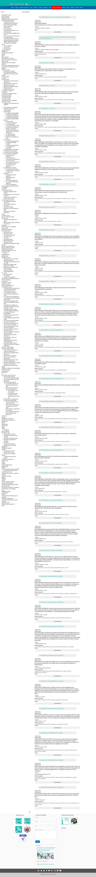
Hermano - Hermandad (7, 347)
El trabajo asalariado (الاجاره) (9, 250)
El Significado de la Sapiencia (10, 178)
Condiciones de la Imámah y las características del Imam (12, 289)
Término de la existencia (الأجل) (9, 500)
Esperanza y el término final (10, 267)
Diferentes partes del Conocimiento (9, 109)
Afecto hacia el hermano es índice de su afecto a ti (11, 350)
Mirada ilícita (5, 424)
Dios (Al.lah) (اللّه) (6, 231)
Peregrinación (5, 466)
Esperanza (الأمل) (6, 257)
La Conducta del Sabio (11, 123)
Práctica (4, 474)
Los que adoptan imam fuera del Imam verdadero (11, 326)
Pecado (3, 463)
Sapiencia (6, 173)
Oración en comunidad (9, 453)
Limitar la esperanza (9, 271)
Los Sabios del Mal (10, 134)
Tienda (81, 7)
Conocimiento (7, 106)
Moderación (5, 425)
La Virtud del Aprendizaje (12, 117)
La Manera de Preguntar (12, 114)
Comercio (4, 78)
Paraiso (3, 455)
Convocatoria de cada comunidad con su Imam (10, 291)
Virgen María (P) (6, 502)
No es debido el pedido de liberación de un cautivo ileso (11, 73)
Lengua (3, 417)
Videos (31, 7)
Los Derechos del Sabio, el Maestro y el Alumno (12, 127)
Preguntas (36, 7)
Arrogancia (4, 51)
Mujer (3, 427)
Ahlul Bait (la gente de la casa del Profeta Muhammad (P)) (10, 20)
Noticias (77, 7)
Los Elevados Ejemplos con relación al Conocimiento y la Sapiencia (12, 131)
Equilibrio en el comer (9, 85)
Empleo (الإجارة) (5, 252)
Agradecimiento (6, 18)
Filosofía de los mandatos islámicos (10, 278)
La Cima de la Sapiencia (12, 180)
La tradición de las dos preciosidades (9, 312)
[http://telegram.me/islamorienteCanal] (41, 870)
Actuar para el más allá (9, 434)
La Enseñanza (7, 139)
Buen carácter (5, 57)
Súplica (3, 494)
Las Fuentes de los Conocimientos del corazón (13, 161)
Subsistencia (5, 493)
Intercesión (4, 372)
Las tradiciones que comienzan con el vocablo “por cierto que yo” (14, 395)
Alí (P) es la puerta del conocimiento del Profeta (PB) (11, 377)
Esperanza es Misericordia (10, 264)
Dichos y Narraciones (57, 7)
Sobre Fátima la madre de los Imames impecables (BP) (11, 399)
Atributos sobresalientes (7, 53)
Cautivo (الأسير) (5, 69)
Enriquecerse (5, 256)
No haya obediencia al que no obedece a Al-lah (11, 329)
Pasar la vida (5, 460)
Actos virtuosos (5, 16)
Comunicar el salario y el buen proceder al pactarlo (9, 94)
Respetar (4, 479)
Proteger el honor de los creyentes (10, 473)
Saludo (3, 480)
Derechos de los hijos (7, 229)
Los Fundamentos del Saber (10, 153)
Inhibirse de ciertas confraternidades (11, 368)
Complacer (4, 92)
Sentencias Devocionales (8, 481)
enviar (37, 841)
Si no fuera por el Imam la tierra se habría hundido (11, 36)
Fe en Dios (6, 238)
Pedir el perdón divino (7, 465)
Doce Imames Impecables (10, 25)
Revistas (63, 7)
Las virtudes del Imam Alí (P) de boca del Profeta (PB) (12, 385)
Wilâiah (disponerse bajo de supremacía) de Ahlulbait (10, 42)
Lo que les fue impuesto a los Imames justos (11, 31)
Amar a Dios (7, 47)
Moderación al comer (9, 89)
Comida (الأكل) (5, 79)
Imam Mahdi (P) (8, 29)
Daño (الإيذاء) (5, 218)
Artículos (17, 7)
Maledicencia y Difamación (8, 420)
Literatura (41, 7)
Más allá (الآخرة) (5, 432)
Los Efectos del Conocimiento (11, 152)
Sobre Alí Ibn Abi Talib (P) (10, 382)
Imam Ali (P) (7, 27)
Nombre (36, 817)
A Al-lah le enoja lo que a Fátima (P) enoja (12, 402)
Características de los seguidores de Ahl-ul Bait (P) (11, 22)
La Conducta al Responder (12, 141)
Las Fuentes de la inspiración (10, 155)
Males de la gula (8, 88)
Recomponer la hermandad (10, 365)
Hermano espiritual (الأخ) (8, 348)
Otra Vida (6, 442)
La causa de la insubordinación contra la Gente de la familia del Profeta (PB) (12, 298)
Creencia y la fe (5, 215)
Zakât (3, 505)
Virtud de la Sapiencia (11, 184)
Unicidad (4, 501)
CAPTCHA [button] (38, 845)
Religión (3, 477)
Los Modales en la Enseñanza (10, 147)
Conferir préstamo (6, 97)
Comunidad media (6, 96)
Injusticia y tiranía (6, 369)
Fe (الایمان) (4, 273)
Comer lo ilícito (5, 76)
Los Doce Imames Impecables (11, 320)
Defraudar (4, 225)
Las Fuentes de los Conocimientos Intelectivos (12, 158)
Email (36, 821)
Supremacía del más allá (10, 445)
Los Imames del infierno (9, 322)
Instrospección (5, 371)
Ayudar (3, 54)
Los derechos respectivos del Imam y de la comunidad (11, 324)
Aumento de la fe (8, 274)
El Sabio (5, 120)
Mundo (3, 428)
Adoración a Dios (8, 233)
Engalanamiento (6, 254)
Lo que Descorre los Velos (12, 169)
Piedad (3, 467)
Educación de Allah (8, 207)
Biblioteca (46, 7)
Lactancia (4, 416)
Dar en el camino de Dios (8, 217)
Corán (50, 7)
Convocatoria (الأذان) (7, 190)
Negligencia (4, 446)
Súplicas (67, 7)
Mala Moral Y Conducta (7, 418)
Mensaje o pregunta (39, 829)
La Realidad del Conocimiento (11, 149)
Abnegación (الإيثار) (6, 15)
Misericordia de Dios (8, 240)
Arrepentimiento (6, 50)
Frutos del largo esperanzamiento (8, 269)
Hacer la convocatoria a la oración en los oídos (10, 198)
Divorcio (4, 245)
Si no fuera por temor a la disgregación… (10, 338)
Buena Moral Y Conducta (8, 58)
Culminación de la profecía (10, 470)
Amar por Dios (7, 48)
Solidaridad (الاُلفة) (6, 491)
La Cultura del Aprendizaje (12, 113)
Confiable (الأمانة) (6, 99)
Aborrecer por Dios (8, 232)
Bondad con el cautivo (9, 71)
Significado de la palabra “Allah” (11, 243)
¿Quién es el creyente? (9, 277)
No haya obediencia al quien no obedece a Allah (11, 332)
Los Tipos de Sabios (10, 135)
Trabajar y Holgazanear (7, 498)
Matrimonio (4, 421)
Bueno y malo (5, 61)
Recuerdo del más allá (9, 444)
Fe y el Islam (7, 275)
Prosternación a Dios (7, 472)
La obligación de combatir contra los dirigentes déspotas (11, 310)
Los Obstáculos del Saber (10, 167)
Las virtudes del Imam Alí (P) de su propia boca (12, 388)
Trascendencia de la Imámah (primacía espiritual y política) (11, 39)
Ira (2, 374)
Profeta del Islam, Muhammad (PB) (10, 469)
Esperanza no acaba (9, 266)
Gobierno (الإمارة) (6, 284)
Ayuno (3, 55)
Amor (3, 44)
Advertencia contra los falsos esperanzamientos (11, 259)
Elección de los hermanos (10, 355)
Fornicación (4, 281)
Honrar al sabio (9, 121)
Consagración (5, 187)
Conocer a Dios (7, 236)
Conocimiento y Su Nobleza (10, 107)
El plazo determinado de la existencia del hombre (8, 248)
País (36, 825)
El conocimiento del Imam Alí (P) (13, 391)
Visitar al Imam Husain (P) (8, 504)
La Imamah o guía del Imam (9, 375)
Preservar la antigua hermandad (12, 362)
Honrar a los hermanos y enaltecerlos (10, 357)
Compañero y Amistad (7, 90)
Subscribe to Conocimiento (29, 812)
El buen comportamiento (8, 246)
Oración (4, 449)
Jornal (5, 253)
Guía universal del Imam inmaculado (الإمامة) (8, 286)
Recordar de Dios (8, 242)
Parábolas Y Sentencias (7, 459)
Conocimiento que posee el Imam (10, 186)
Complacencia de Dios (9, 235)
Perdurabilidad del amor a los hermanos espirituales (11, 360)
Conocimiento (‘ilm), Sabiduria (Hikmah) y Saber (9, 101)
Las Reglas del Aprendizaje (12, 118)
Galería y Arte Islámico (24, 7)
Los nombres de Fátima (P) (12, 411)
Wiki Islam (73, 7)
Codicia (3, 75)
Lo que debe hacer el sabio (12, 125)
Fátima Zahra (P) (8, 26)
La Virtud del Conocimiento (10, 151)
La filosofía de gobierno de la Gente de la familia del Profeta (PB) (11, 302)
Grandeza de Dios (8, 239)
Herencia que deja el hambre (11, 86)
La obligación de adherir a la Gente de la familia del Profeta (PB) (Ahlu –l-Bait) (11, 306)
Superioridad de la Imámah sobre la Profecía (10, 340)
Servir (3, 490)
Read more (38, 20)
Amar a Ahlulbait (8, 46)
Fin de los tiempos (6, 280)
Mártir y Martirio (5, 431)
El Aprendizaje (7, 111)
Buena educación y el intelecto (9, 60)
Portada (12, 7)
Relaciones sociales (6, 476)
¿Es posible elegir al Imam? (10, 343)
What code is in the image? (42, 861)
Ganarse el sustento (7, 282)
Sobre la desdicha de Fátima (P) (11, 413)
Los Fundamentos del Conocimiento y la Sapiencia (11, 165)
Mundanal (6, 430)
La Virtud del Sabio (10, 124)
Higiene (3, 367)
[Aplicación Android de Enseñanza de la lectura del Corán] (18, 821)
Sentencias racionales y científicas (10, 487)
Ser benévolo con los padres (9, 488)
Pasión (3, 462)
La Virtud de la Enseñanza (12, 145)
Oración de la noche (9, 452)
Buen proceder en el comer (10, 83)
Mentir (3, 423)
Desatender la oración (9, 451)
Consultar (4, 189)
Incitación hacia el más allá (10, 438)
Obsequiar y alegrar (6, 448)
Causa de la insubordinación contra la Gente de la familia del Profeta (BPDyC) (10, 67)
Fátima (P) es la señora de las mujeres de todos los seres (12, 406)
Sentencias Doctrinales (7, 483)
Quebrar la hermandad (9, 364)
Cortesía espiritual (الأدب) (8, 200)
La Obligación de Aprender (12, 116)
